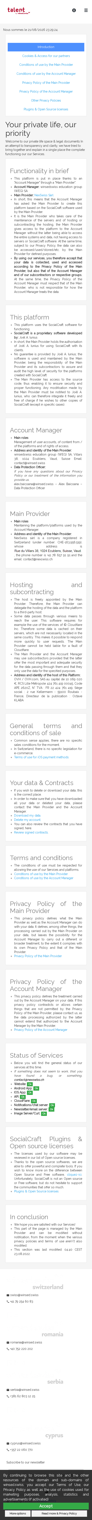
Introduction (46, 47)
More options (18, 1513)
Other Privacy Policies (46, 100)
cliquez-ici (74, 1174)
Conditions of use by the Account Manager (46, 73)
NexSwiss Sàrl (43, 195)
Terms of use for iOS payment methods (41, 757)
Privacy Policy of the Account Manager (46, 91)
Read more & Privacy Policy (59, 1513)
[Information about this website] (74, 11)
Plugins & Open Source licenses (46, 109)
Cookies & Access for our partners (46, 56)
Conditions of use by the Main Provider (46, 64)
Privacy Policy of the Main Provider (46, 82)
